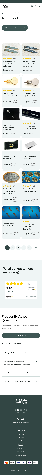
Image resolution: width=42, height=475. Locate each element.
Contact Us (21, 448)
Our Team (21, 437)
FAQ (21, 440)
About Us (21, 434)
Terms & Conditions (25, 468)
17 (29, 248)
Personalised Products (13, 13)
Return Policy (21, 452)
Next (35, 248)
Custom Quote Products (21, 423)
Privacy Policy (15, 468)
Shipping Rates (21, 455)
